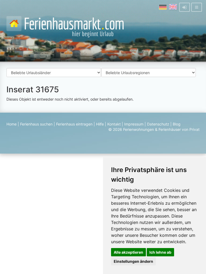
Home (11, 124)
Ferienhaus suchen (36, 124)
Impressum (134, 124)
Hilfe (100, 124)
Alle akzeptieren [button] (128, 252)
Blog (177, 124)
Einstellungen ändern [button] (133, 261)
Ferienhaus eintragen (74, 124)
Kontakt (114, 124)
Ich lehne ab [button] (160, 252)
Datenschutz (158, 124)
